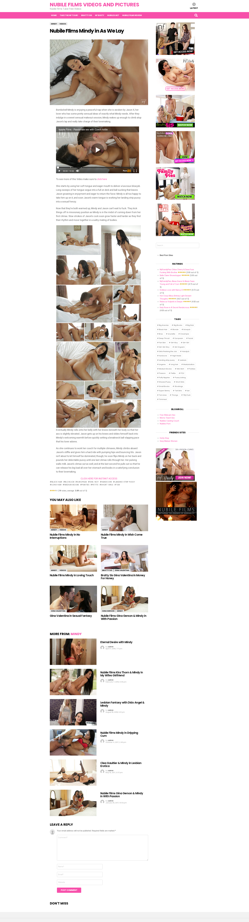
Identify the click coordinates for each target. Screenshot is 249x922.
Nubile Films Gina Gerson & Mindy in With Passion (123, 617)
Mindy (54, 530)
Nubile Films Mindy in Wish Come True (122, 536)
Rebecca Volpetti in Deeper (171, 301)
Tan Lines (163, 395)
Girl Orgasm (180, 347)
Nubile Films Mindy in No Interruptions (65, 536)
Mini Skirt (180, 369)
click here (102, 179)
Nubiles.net (113, 15)
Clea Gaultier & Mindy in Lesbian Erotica (120, 764)
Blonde (175, 329)
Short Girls (107, 484)
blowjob (69, 482)
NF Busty (99, 15)
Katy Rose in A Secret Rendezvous (174, 307)
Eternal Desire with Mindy (116, 642)
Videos (63, 530)
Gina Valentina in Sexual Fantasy (71, 616)
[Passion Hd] (176, 520)
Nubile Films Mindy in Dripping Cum (119, 734)
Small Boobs (164, 386)
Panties (85, 484)
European (82, 482)
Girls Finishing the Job (168, 351)
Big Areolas (164, 325)
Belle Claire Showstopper (170, 275)
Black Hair (57, 482)
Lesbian (183, 360)
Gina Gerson (108, 611)
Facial (190, 338)
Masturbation (188, 364)
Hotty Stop (164, 438)
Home (54, 15)
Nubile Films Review (132, 15)
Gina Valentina (122, 570)
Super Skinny (164, 390)
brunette (171, 334)
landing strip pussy (125, 482)
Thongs (175, 395)
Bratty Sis (86, 15)
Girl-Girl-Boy (164, 347)
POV (182, 373)
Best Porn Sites (166, 255)
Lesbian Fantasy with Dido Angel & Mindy (122, 704)
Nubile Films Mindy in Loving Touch (72, 575)
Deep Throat (164, 338)
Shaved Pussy (165, 382)
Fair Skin (162, 342)
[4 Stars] (55, 490)
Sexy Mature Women (168, 441)
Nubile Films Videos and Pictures (94, 4)
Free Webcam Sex (167, 415)
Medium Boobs (71, 484)
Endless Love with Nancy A (171, 290)
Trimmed (163, 399)
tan (118, 484)
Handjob (185, 351)
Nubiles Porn (165, 424)
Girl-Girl (186, 342)
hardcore (107, 482)
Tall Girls (178, 390)
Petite (95, 484)
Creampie (184, 334)
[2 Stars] (52, 490)
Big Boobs (178, 325)
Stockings (179, 386)
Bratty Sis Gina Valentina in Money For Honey (123, 576)
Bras (161, 334)
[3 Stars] (53, 490)
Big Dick (190, 325)
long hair (57, 484)
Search (196, 15)
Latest (194, 8)
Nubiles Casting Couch (169, 421)
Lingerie (162, 364)
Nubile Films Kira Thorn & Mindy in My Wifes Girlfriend (121, 673)
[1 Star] (50, 490)
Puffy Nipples (164, 377)
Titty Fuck (187, 395)
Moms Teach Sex (167, 418)
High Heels (176, 355)
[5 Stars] (57, 490)
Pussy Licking (180, 377)
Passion (162, 373)
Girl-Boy (94, 482)
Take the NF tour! (69, 15)
